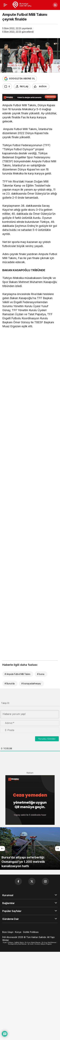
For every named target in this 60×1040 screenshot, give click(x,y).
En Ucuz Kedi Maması (49, 942)
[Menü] (5, 5)
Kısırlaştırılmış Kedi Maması (17, 944)
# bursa (40, 674)
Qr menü (30, 944)
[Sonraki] (57, 848)
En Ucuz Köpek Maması (33, 942)
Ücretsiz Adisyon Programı (43, 944)
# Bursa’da (9, 683)
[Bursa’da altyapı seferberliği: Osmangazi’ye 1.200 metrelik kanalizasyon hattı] (30, 848)
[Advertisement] (30, 363)
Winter (5, 940)
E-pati (5, 942)
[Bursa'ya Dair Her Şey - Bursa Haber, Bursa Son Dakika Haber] (21, 4)
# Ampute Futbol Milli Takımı (17, 674)
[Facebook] (18, 881)
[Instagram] (45, 881)
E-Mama (10, 942)
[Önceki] (2, 848)
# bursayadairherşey (31, 683)
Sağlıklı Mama (19, 942)
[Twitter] (32, 881)
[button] (55, 4)
